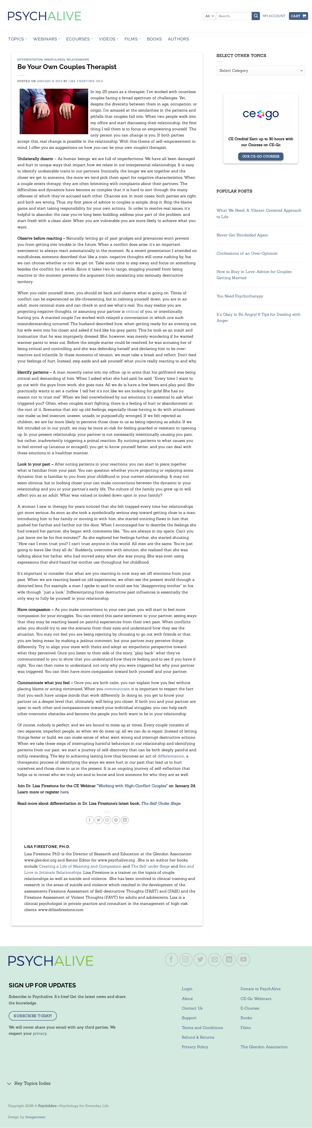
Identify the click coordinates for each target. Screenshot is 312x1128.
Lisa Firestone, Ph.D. (86, 81)
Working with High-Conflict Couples (132, 785)
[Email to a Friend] (107, 820)
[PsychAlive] (44, 16)
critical (132, 311)
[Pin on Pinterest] (116, 820)
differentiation (171, 756)
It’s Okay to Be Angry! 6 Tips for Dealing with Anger (259, 317)
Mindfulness (54, 59)
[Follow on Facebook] (171, 959)
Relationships (78, 59)
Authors (178, 38)
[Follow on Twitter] (200, 959)
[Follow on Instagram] (186, 959)
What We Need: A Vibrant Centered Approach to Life (259, 213)
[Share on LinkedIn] (125, 820)
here (64, 791)
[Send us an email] (214, 959)
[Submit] (256, 16)
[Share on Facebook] (90, 820)
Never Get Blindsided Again (242, 235)
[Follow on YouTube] (243, 959)
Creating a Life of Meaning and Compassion (80, 866)
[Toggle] (9, 1084)
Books (154, 38)
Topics (16, 38)
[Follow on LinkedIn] (229, 959)
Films (131, 38)
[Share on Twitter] (99, 820)
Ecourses (78, 38)
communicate (117, 688)
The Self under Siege (150, 866)
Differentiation (30, 59)
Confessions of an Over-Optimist (247, 253)
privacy (40, 1033)
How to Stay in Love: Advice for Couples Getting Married (254, 274)
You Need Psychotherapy (240, 296)
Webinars (45, 38)
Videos (107, 38)
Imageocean (35, 1117)
